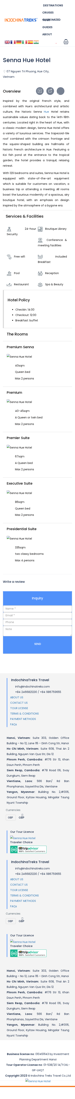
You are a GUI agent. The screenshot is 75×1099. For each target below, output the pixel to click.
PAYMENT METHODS (23, 719)
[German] (19, 42)
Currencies (13, 810)
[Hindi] (36, 42)
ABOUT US (16, 697)
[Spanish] (30, 42)
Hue (46, 112)
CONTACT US (19, 703)
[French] (13, 42)
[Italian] (25, 42)
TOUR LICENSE (19, 708)
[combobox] (20, 817)
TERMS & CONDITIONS (24, 713)
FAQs (13, 724)
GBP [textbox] (21, 817)
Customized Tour (51, 20)
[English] (7, 42)
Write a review (14, 581)
